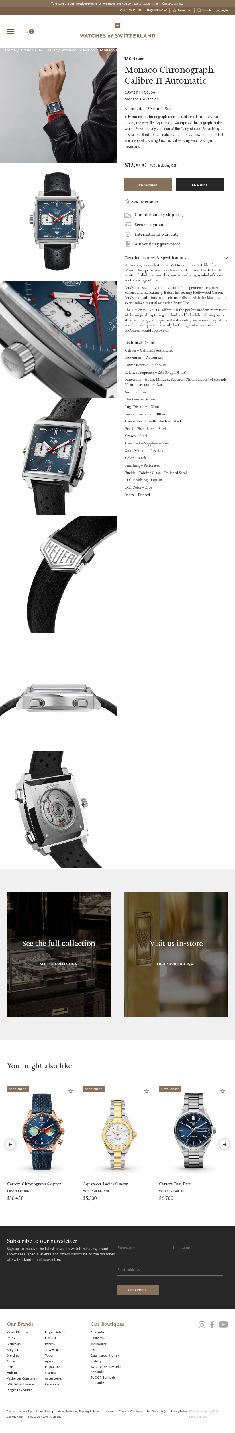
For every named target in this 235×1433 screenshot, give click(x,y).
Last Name (181, 1247)
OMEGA (51, 1338)
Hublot (12, 1372)
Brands (27, 50)
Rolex (11, 1338)
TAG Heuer (47, 50)
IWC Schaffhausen (20, 1384)
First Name (126, 1247)
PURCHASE (148, 185)
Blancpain (14, 1344)
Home (10, 50)
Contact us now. (173, 3)
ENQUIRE (199, 185)
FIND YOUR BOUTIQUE (176, 964)
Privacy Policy (178, 1411)
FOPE (11, 1367)
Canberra (97, 1338)
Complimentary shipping (159, 214)
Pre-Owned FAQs (157, 1411)
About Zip (26, 1411)
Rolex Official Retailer (206, 31)
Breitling (13, 1355)
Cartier (12, 1361)
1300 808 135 (133, 10)
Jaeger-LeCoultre (19, 1390)
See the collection (58, 964)
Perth (95, 1349)
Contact (11, 1411)
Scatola (50, 1372)
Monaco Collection (78, 50)
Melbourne (99, 1344)
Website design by (203, 1411)
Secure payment (150, 224)
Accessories (54, 1378)
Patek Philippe (17, 1332)
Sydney (96, 1361)
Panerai (50, 1344)
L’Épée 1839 (53, 1367)
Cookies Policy (15, 1416)
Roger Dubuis (55, 1332)
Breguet (13, 1349)
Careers (110, 1411)
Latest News (43, 1411)
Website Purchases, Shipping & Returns (78, 1411)
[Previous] (10, 1144)
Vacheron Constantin (22, 1378)
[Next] (224, 1144)
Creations (52, 1384)
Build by (198, 1416)
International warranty (157, 234)
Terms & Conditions (130, 1411)
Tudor (49, 1355)
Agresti (50, 1361)
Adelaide (97, 1332)
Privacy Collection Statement (44, 1416)
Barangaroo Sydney (105, 1355)
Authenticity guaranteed (158, 244)
